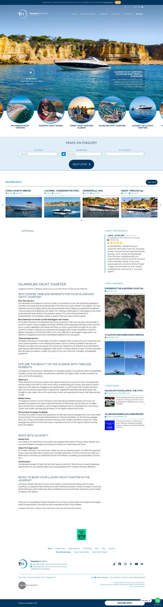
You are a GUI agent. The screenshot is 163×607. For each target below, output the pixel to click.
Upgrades (115, 14)
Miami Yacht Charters (81, 552)
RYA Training (87, 548)
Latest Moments (114, 283)
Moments (104, 14)
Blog (104, 548)
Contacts (127, 14)
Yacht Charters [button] (87, 14)
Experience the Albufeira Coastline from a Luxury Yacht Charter (125, 288)
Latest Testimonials (116, 231)
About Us (112, 548)
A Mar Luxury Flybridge (18, 191)
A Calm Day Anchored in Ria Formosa (124, 335)
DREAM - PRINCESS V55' (132, 191)
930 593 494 (38, 566)
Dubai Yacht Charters (99, 552)
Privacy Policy (22, 577)
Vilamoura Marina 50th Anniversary (124, 414)
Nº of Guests (125, 150)
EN (125, 7)
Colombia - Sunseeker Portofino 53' (62, 191)
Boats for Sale (60, 548)
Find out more (108, 2)
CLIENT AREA (137, 7)
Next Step (81, 164)
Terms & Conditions (34, 577)
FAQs (43, 577)
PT (129, 7)
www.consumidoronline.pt (136, 586)
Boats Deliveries (74, 548)
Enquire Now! (124, 603)
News (97, 548)
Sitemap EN (50, 577)
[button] (160, 204)
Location (38, 150)
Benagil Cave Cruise (132, 238)
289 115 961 (38, 564)
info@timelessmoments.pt (40, 569)
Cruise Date (81, 150)
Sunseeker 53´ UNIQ (93, 191)
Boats (74, 14)
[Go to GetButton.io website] (157, 604)
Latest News (112, 386)
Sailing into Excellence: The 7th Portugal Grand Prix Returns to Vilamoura (125, 391)
